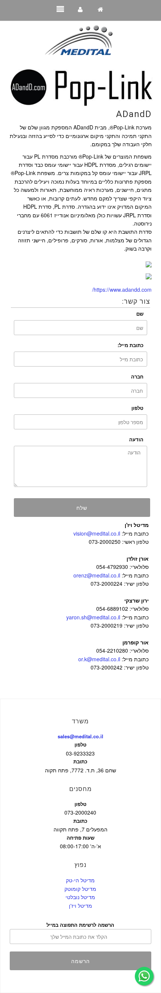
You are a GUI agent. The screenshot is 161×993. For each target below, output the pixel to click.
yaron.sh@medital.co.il (93, 617)
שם (139, 313)
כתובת (80, 761)
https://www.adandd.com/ (122, 289)
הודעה (136, 439)
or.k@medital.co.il (99, 659)
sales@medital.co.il (80, 736)
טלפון (137, 407)
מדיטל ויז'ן (80, 905)
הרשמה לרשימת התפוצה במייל (80, 924)
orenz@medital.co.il (96, 575)
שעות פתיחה (80, 837)
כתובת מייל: (130, 345)
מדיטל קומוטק (80, 888)
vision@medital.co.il (96, 533)
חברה (137, 376)
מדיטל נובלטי (80, 897)
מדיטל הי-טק (80, 880)
